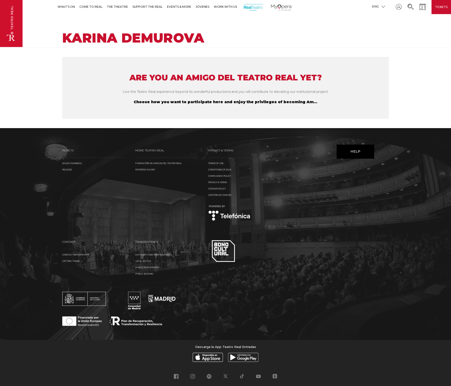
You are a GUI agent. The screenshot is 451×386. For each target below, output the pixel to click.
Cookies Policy (217, 188)
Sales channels (72, 163)
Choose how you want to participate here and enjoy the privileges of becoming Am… (225, 102)
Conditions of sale (219, 169)
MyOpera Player (145, 169)
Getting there (71, 261)
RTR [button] (244, 6)
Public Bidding (144, 273)
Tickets (441, 7)
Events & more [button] (179, 6)
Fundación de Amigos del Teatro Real (158, 163)
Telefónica (229, 213)
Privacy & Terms (217, 182)
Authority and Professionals (153, 254)
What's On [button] (66, 6)
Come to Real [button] (90, 6)
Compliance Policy (219, 176)
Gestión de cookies (219, 195)
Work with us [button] (225, 6)
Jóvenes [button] (202, 6)
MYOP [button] (273, 6)
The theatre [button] (117, 6)
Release (67, 169)
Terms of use (216, 163)
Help (355, 151)
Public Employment (147, 267)
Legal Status (143, 261)
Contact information (75, 254)
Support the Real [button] (147, 6)
